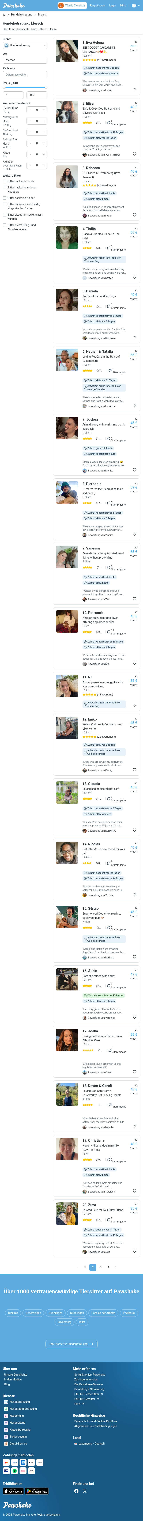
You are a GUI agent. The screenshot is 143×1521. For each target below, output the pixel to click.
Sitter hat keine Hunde (21, 181)
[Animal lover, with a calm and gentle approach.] (96, 444)
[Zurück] (77, 1267)
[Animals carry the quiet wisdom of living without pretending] (96, 573)
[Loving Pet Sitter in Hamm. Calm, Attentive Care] (96, 1051)
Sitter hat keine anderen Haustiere (22, 189)
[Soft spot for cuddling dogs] (96, 314)
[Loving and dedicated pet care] (96, 807)
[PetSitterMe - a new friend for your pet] (96, 869)
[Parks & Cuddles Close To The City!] (96, 253)
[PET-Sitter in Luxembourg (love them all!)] (96, 191)
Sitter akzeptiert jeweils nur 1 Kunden (25, 216)
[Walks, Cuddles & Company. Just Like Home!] (96, 744)
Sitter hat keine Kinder (21, 198)
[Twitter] (84, 1491)
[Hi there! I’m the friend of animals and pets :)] (96, 509)
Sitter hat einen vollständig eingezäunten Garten (24, 206)
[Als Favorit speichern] (134, 89)
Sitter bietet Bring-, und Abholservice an (22, 227)
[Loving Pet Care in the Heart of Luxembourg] (96, 378)
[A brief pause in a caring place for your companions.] (96, 691)
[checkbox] (4, 181)
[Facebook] (76, 1491)
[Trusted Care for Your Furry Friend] (96, 1228)
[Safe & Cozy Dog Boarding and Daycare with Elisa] (96, 129)
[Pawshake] (14, 5)
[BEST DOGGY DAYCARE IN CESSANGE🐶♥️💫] (96, 66)
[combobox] (25, 45)
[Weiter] (115, 1267)
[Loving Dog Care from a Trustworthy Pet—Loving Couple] (96, 1106)
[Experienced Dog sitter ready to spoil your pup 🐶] (96, 932)
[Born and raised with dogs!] (96, 994)
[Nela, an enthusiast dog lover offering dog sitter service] (96, 638)
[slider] (4, 87)
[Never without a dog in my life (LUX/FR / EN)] (96, 1166)
